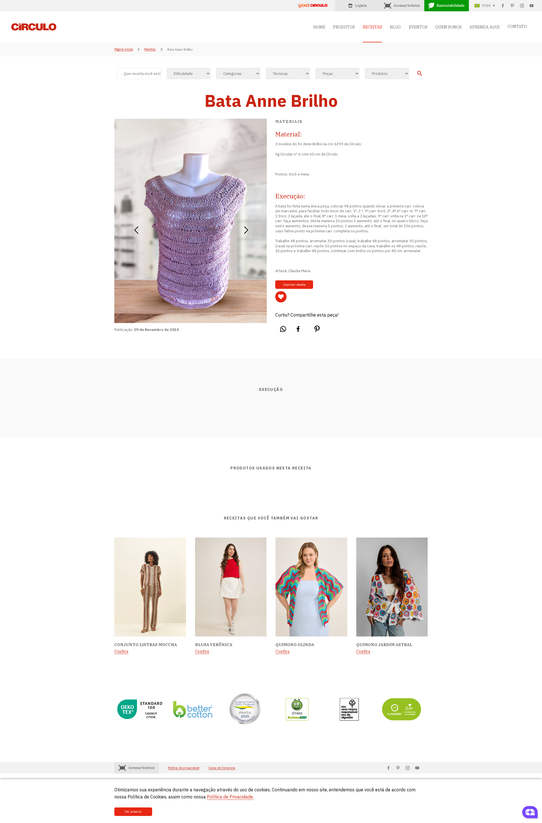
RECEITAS (372, 27)
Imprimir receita (294, 285)
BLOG (395, 27)
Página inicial (123, 49)
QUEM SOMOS (448, 27)
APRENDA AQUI (484, 27)
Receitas (150, 49)
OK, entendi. (133, 812)
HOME (319, 27)
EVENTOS (418, 27)
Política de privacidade (183, 768)
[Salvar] (281, 296)
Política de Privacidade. (230, 797)
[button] (136, 228)
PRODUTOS (344, 27)
